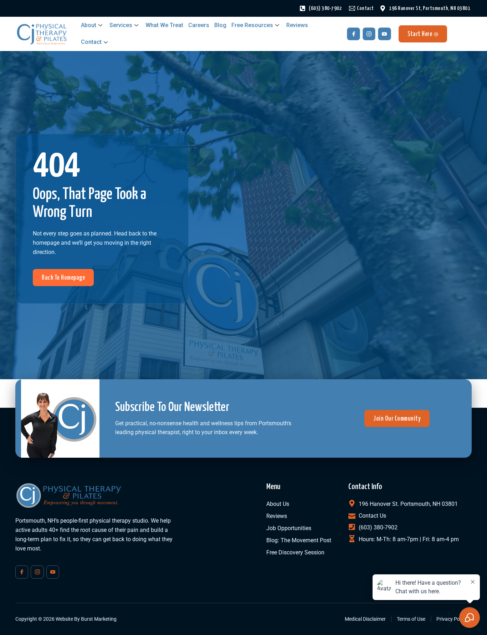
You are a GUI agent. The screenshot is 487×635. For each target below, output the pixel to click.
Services (120, 25)
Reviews (297, 25)
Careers (198, 25)
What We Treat (164, 25)
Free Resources (252, 25)
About (88, 25)
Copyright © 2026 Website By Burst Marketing (66, 619)
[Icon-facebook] (353, 33)
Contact (91, 42)
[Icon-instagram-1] (369, 33)
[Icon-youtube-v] (384, 33)
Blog (220, 25)
